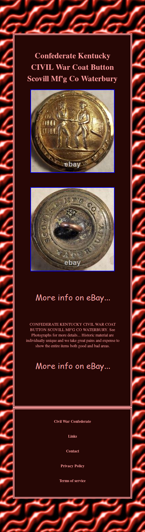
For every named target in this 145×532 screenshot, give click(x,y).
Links (72, 436)
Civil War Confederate (72, 421)
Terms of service (72, 480)
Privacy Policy (73, 466)
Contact (72, 451)
